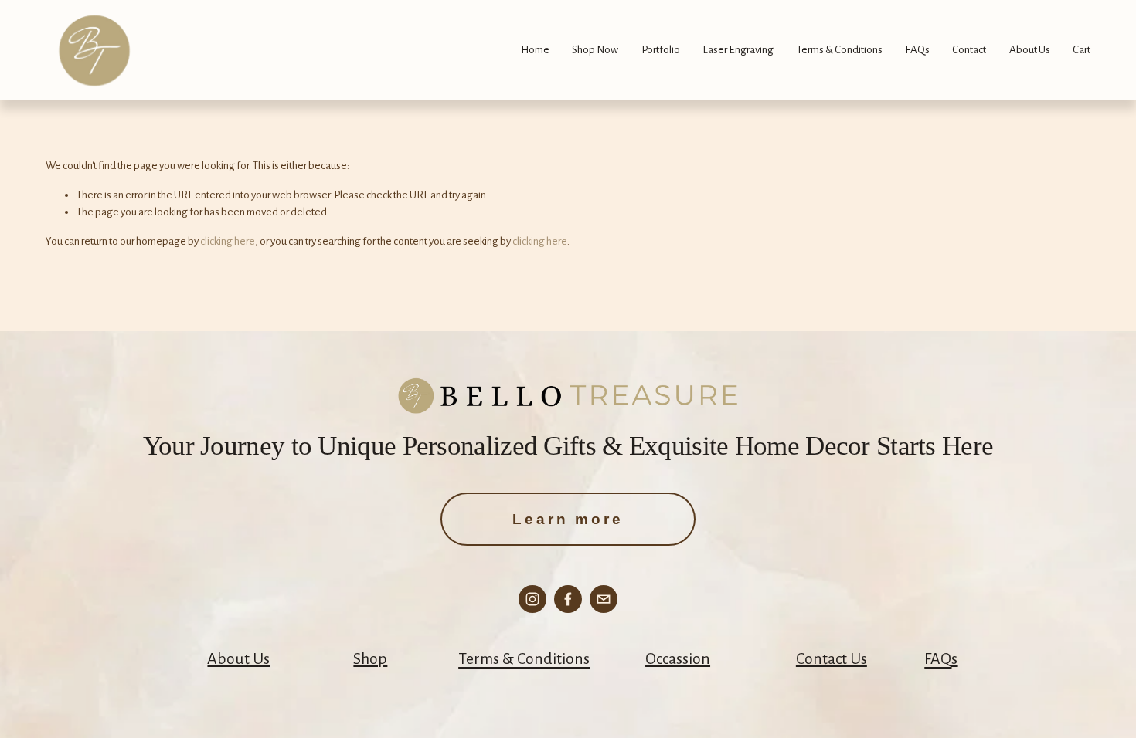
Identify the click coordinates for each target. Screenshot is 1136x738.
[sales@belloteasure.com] (603, 599)
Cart (1081, 50)
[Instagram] (532, 599)
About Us (1029, 50)
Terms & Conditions (840, 50)
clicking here (227, 241)
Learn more (567, 519)
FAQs (917, 50)
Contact (969, 50)
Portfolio (660, 50)
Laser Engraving (738, 50)
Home (535, 50)
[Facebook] (568, 599)
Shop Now (595, 50)
